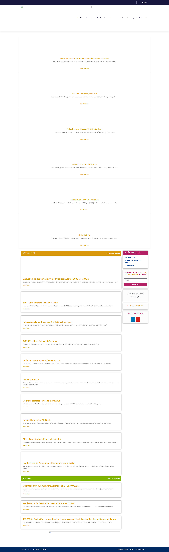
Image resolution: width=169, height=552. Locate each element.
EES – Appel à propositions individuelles (42, 439)
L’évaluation (89, 18)
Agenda (134, 18)
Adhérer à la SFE (135, 294)
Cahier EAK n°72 (31, 380)
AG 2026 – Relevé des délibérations (40, 341)
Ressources (113, 18)
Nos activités (101, 18)
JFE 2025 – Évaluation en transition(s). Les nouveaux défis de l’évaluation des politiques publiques (69, 519)
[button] (138, 2)
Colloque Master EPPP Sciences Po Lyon (42, 360)
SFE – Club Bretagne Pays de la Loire (40, 303)
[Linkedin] (133, 319)
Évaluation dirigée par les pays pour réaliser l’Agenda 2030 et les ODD (56, 279)
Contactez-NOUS (135, 306)
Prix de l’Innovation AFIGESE (36, 420)
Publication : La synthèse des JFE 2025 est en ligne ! (47, 322)
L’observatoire (143, 18)
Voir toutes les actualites (113, 253)
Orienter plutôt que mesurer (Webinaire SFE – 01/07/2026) (51, 486)
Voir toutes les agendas (113, 478)
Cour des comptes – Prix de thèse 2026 (41, 401)
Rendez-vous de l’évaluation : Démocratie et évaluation (49, 463)
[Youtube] (138, 319)
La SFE (80, 18)
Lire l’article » (84, 68)
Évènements (124, 18)
